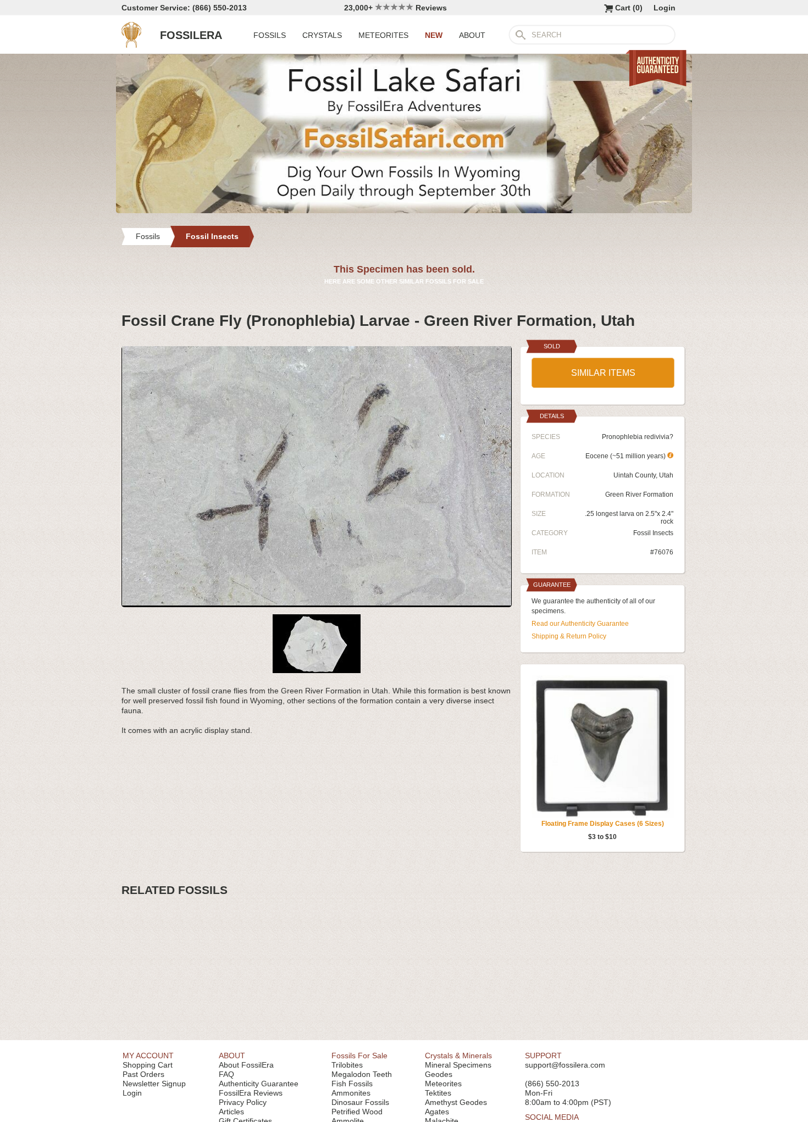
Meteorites (443, 1083)
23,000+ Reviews (395, 7)
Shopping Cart (148, 1064)
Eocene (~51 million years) (626, 456)
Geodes (438, 1074)
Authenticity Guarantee (258, 1083)
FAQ (226, 1074)
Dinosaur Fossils (360, 1102)
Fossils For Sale (359, 1055)
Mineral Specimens (458, 1064)
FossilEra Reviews (251, 1092)
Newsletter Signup (154, 1083)
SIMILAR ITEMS (603, 372)
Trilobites (347, 1064)
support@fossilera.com (565, 1064)
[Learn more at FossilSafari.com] (404, 210)
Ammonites (350, 1092)
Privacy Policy (243, 1102)
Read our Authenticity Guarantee (580, 623)
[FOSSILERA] (131, 45)
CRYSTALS (322, 35)
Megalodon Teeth (361, 1074)
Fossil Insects (653, 533)
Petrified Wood (357, 1111)
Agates (437, 1111)
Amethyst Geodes (456, 1102)
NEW (433, 35)
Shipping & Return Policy (569, 636)
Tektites (438, 1092)
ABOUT (472, 35)
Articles (231, 1111)
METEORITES (383, 35)
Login (665, 7)
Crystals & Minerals (458, 1055)
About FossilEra (246, 1064)
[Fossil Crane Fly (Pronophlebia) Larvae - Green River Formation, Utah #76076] (316, 602)
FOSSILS (269, 35)
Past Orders (143, 1074)
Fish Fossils (352, 1083)
